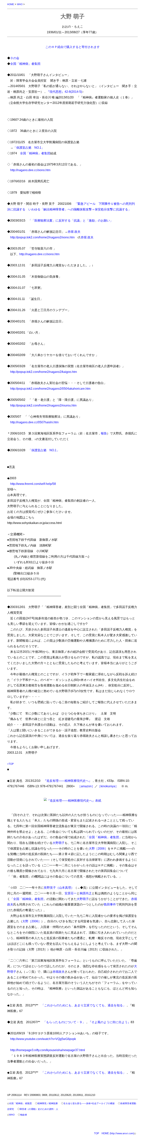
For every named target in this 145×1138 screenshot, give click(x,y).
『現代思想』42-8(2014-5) (64, 91)
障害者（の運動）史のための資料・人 (39, 1109)
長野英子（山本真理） (59, 887)
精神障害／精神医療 (47, 1103)
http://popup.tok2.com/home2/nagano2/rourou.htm (43, 405)
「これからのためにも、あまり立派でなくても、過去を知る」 (83, 1005)
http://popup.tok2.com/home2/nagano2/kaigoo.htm (43, 371)
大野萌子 (58, 842)
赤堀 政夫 (74, 231)
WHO (19, 4)
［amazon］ (86, 786)
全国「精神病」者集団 (25, 63)
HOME (10, 4)
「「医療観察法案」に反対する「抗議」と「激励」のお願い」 (70, 220)
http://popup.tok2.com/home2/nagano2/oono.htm (42, 237)
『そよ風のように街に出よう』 (109, 1022)
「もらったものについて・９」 (64, 1022)
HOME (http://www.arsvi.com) (118, 1133)
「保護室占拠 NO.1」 (28, 147)
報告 (104, 433)
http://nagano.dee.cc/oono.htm (30, 170)
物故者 (23, 1114)
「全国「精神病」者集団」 (104, 837)
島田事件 (110, 904)
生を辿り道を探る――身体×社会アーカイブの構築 (89, 1103)
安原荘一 (71, 893)
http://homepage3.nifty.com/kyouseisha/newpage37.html (47, 1050)
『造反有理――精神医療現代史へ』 (67, 780)
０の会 (14, 58)
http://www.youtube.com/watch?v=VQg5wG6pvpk (43, 1039)
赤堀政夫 (58, 971)
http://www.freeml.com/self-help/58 (33, 483)
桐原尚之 (86, 893)
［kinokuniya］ (108, 786)
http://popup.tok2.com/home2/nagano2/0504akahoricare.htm (50, 388)
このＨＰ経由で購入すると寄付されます (72, 47)
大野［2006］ (98, 848)
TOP (96, 1133)
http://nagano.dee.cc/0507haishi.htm (34, 422)
